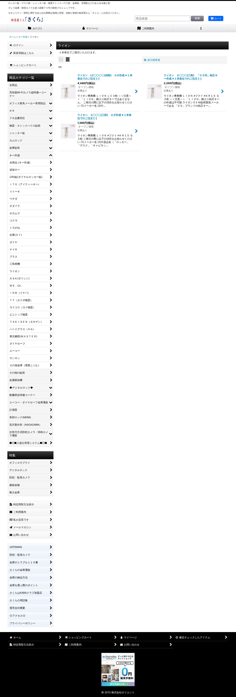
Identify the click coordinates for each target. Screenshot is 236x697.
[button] (201, 28)
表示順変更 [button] (153, 59)
